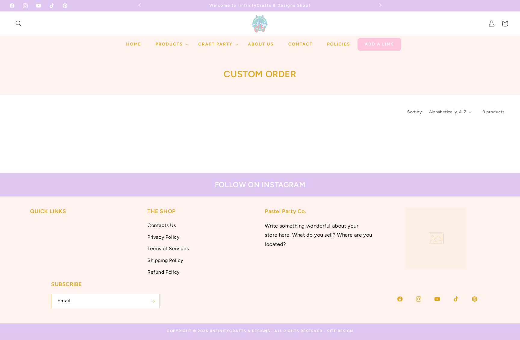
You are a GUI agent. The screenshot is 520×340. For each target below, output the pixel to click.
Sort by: (415, 112)
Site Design (340, 331)
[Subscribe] (152, 301)
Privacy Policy (163, 237)
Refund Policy (163, 272)
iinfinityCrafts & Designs (240, 331)
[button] (18, 23)
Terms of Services (168, 248)
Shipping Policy (165, 260)
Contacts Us (161, 225)
